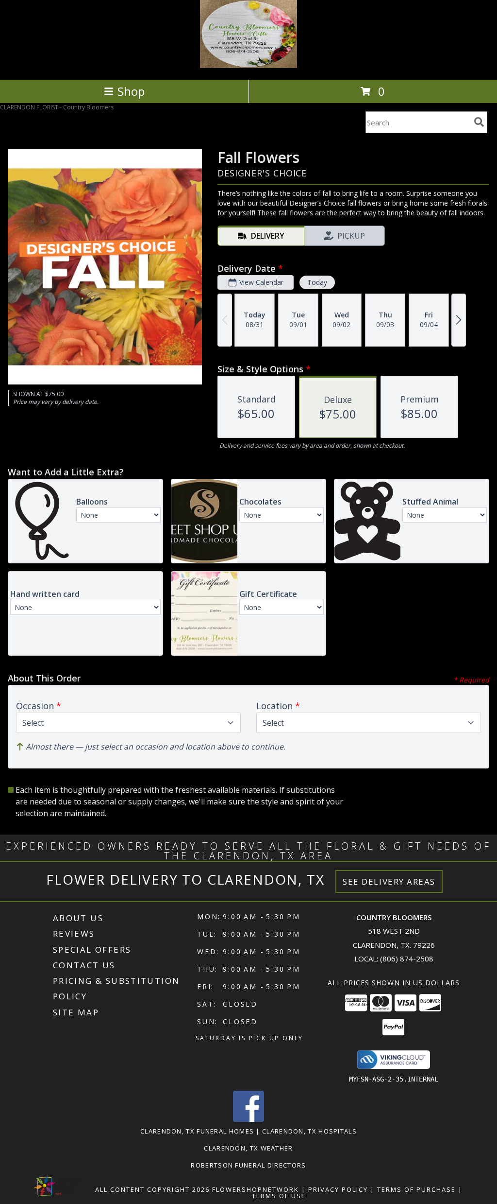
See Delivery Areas (389, 881)
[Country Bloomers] (248, 65)
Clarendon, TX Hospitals (309, 1131)
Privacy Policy (338, 1189)
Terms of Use (279, 1195)
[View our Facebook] (248, 1119)
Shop (131, 91)
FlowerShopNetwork (255, 1189)
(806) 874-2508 (406, 958)
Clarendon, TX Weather (248, 1148)
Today (317, 282)
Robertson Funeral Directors (248, 1165)
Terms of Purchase (416, 1189)
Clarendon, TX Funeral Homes (197, 1131)
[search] (479, 122)
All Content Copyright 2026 (152, 1189)
